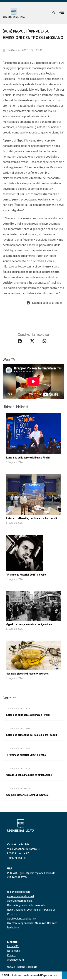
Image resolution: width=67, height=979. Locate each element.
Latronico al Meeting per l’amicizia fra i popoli (31, 518)
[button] (61, 12)
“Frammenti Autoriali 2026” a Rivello (26, 574)
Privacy (11, 955)
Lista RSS (13, 946)
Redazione (13, 927)
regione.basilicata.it (18, 891)
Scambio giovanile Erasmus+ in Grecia (27, 673)
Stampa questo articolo (47, 302)
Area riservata (15, 959)
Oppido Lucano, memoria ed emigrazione (29, 624)
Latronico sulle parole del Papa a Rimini (27, 457)
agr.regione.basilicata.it (20, 896)
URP (10, 868)
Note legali (13, 950)
